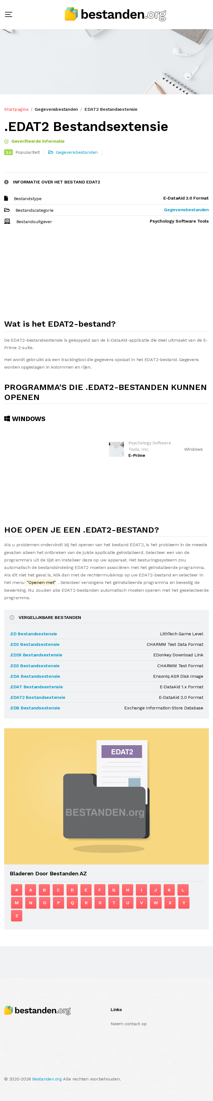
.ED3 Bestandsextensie (35, 665)
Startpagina (16, 109)
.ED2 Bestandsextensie (35, 644)
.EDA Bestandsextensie (35, 676)
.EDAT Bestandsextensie (36, 686)
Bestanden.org (47, 1079)
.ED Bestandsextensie (33, 633)
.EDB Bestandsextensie (35, 708)
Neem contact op (128, 1023)
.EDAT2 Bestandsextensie (37, 697)
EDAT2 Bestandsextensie (111, 109)
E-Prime (136, 455)
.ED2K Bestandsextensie (36, 654)
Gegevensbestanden (56, 109)
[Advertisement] (106, 274)
